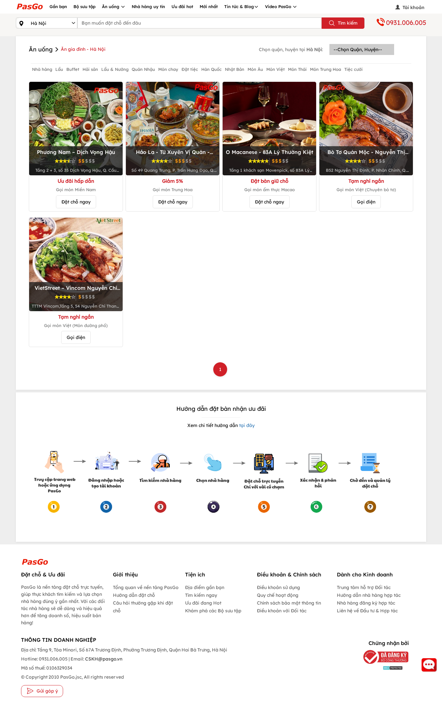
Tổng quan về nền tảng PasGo (146, 587)
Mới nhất (209, 6)
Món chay (168, 69)
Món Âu (255, 69)
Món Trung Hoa (325, 69)
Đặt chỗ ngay (76, 202)
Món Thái (297, 69)
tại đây (246, 425)
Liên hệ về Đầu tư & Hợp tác (367, 611)
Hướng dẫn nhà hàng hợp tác (369, 595)
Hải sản (90, 69)
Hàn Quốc (211, 69)
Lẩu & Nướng (114, 69)
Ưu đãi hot (182, 6)
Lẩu (59, 69)
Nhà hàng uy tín (148, 6)
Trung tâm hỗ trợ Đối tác (364, 587)
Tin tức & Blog (239, 6)
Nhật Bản (234, 69)
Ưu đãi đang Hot (203, 603)
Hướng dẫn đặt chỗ (134, 595)
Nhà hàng (42, 69)
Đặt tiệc (190, 69)
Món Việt (275, 69)
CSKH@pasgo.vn (103, 659)
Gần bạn (58, 6)
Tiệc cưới (353, 69)
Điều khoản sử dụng (278, 587)
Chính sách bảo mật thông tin (289, 603)
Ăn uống (111, 6)
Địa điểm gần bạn (204, 587)
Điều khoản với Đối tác (281, 611)
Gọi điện (366, 202)
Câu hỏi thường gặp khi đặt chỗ (143, 607)
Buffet (72, 69)
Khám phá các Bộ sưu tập (213, 611)
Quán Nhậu (143, 69)
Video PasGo (279, 6)
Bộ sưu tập (84, 6)
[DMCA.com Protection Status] (381, 667)
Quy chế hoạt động (277, 595)
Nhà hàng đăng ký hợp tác (366, 603)
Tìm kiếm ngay (201, 595)
